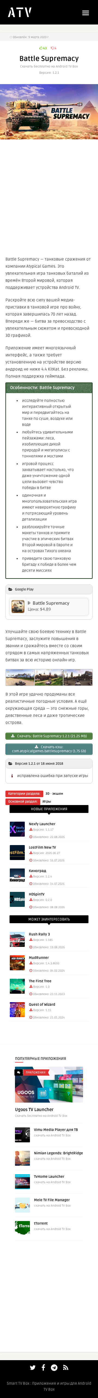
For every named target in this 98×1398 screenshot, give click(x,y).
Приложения (35, 1072)
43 (44, 48)
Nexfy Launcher (42, 824)
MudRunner (39, 958)
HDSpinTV (36, 894)
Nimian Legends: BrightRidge (58, 1153)
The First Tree (40, 981)
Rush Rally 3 (39, 934)
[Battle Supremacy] (17, 611)
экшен (57, 794)
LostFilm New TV (42, 847)
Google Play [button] (24, 589)
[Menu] (85, 12)
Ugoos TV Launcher (34, 1109)
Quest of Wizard (42, 1004)
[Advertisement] (49, 197)
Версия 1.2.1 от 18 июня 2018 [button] (39, 763)
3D (47, 794)
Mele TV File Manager (52, 1200)
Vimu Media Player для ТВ (56, 1130)
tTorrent (41, 1223)
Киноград (37, 871)
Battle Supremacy (51, 603)
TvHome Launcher (49, 1176)
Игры (46, 802)
